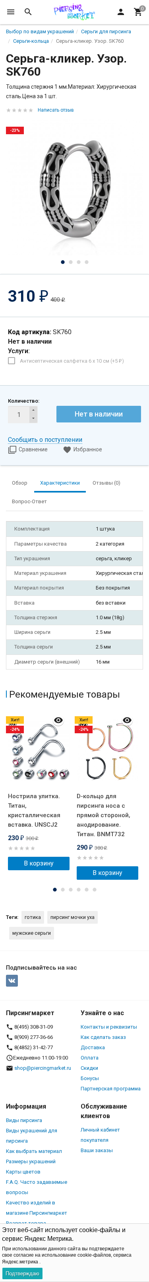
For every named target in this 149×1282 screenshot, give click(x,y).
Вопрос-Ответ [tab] (29, 501)
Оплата (90, 1058)
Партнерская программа (111, 1089)
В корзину (39, 863)
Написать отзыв (56, 110)
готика (33, 917)
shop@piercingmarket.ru (42, 1068)
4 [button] (87, 262)
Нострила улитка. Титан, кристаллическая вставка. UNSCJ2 (34, 810)
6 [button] (95, 890)
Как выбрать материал (34, 1151)
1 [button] (63, 262)
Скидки (89, 1068)
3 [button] (79, 262)
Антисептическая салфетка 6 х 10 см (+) (72, 361)
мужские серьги (31, 933)
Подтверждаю (22, 1273)
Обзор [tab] (19, 483)
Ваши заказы (97, 1150)
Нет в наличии (99, 414)
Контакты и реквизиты (109, 1027)
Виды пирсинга (24, 1120)
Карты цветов (23, 1172)
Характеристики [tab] (60, 483)
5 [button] (87, 890)
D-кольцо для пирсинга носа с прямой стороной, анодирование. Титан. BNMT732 (103, 815)
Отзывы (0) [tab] (106, 483)
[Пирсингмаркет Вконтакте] (12, 981)
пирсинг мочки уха (72, 917)
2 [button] (71, 262)
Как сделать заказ (103, 1037)
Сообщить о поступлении (45, 439)
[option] (74, 187)
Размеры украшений (31, 1161)
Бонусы (90, 1078)
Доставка (93, 1047)
